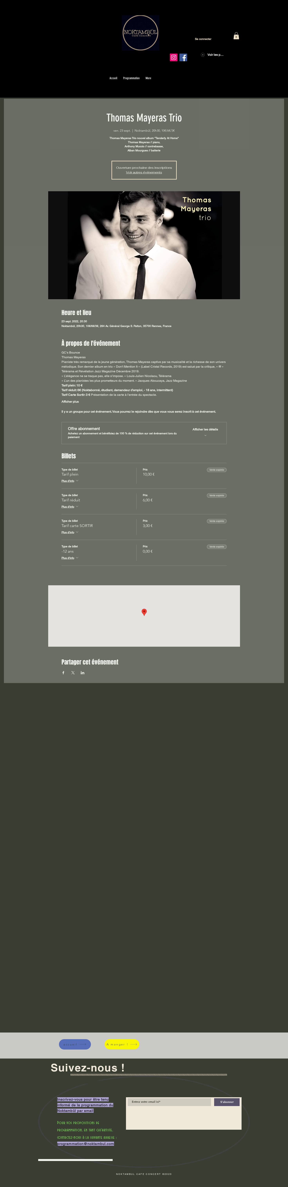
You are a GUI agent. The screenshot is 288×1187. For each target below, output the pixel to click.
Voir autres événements (144, 172)
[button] (236, 35)
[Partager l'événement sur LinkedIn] (82, 672)
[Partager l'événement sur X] (73, 672)
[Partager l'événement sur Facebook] (63, 672)
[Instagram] (174, 57)
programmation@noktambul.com (85, 1144)
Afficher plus (70, 401)
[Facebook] (183, 57)
